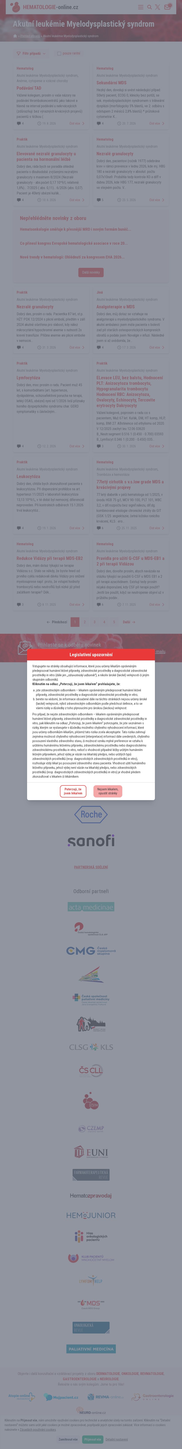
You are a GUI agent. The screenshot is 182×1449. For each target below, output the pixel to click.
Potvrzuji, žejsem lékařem (73, 791)
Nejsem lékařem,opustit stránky (107, 791)
